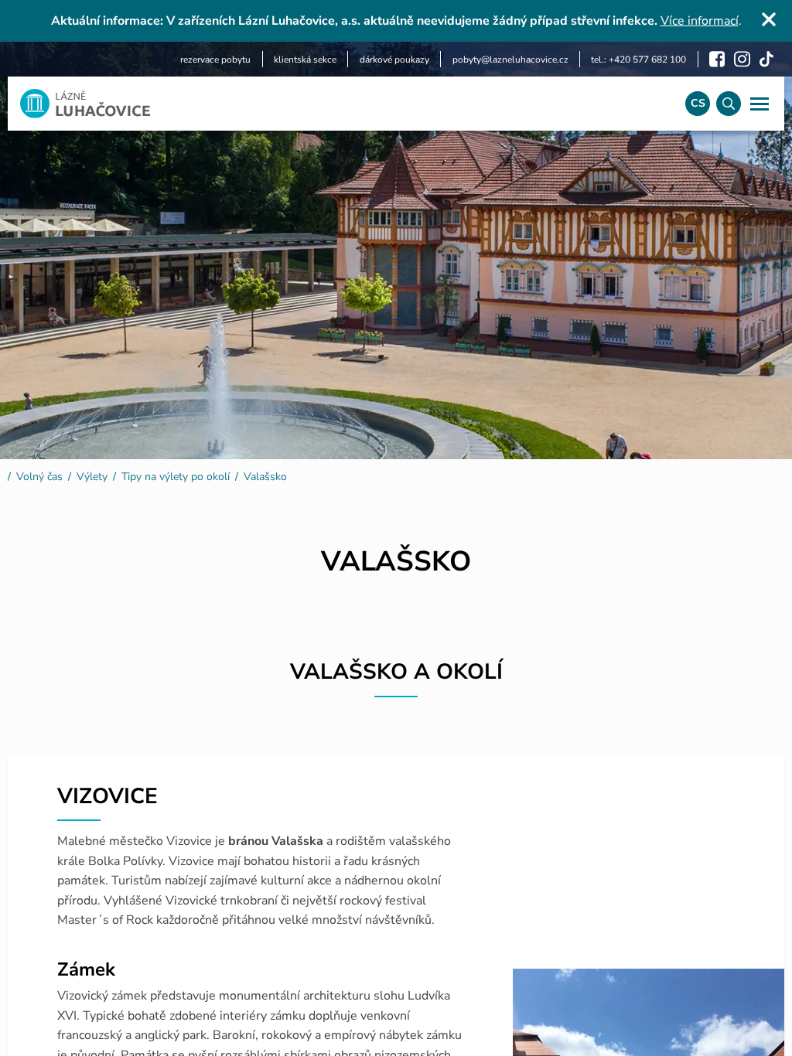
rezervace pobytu (215, 59)
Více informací (700, 20)
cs (698, 103)
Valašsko (265, 476)
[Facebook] (717, 59)
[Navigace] (759, 103)
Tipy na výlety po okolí (175, 476)
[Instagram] (741, 59)
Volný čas (39, 476)
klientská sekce (305, 59)
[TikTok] (766, 59)
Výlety (92, 476)
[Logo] (340, 103)
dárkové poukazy (394, 59)
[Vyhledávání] (728, 103)
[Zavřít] (769, 19)
